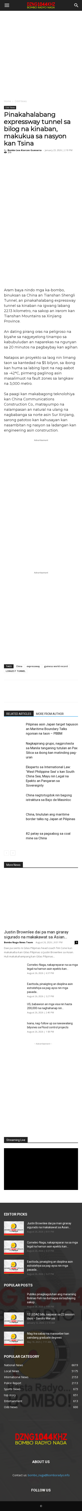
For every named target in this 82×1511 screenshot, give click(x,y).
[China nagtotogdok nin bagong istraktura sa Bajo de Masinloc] (14, 800)
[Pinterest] (26, 161)
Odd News (21, 101)
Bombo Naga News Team (18, 942)
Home (7, 101)
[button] (6, 5)
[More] (45, 161)
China (19, 666)
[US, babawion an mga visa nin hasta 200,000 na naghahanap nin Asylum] (14, 1009)
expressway (33, 666)
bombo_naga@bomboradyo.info (49, 1475)
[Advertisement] (41, 54)
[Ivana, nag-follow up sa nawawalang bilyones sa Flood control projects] (14, 1028)
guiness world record (56, 666)
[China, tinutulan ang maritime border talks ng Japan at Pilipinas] (14, 819)
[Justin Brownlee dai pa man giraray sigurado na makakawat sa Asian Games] (41, 900)
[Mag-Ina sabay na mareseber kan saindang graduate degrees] (14, 1339)
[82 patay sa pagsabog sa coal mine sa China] (14, 838)
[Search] (76, 5)
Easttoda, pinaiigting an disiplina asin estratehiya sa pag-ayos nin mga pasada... (50, 988)
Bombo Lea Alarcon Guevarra (25, 150)
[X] (17, 161)
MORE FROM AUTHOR (50, 713)
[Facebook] (8, 161)
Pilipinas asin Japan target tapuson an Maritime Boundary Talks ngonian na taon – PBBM (52, 728)
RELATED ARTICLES (18, 713)
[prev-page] (6, 852)
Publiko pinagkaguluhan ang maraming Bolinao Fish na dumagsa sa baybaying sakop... (51, 1298)
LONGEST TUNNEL (15, 670)
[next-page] (12, 852)
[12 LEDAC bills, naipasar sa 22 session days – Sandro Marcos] (14, 1319)
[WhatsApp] (35, 161)
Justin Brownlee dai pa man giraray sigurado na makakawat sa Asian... (36, 934)
